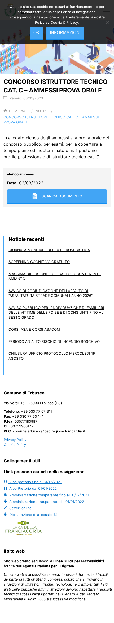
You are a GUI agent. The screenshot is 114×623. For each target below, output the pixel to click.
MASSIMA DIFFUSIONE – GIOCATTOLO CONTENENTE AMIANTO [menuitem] (54, 276)
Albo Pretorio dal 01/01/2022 (32, 488)
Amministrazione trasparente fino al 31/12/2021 (48, 495)
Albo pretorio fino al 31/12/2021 (35, 482)
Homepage (18, 111)
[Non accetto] (107, 22)
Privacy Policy (15, 439)
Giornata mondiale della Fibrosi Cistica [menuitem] (49, 250)
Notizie (43, 111)
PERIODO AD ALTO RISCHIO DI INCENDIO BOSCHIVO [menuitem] (54, 341)
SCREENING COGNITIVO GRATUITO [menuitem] (39, 262)
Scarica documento (62, 196)
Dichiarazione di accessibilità (33, 514)
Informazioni (65, 32)
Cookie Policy (15, 445)
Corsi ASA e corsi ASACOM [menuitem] (34, 329)
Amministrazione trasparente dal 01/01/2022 (46, 502)
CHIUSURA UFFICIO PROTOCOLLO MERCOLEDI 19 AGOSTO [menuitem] (51, 355)
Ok (36, 32)
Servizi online (20, 508)
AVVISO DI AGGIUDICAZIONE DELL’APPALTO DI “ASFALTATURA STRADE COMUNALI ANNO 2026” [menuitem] (50, 293)
